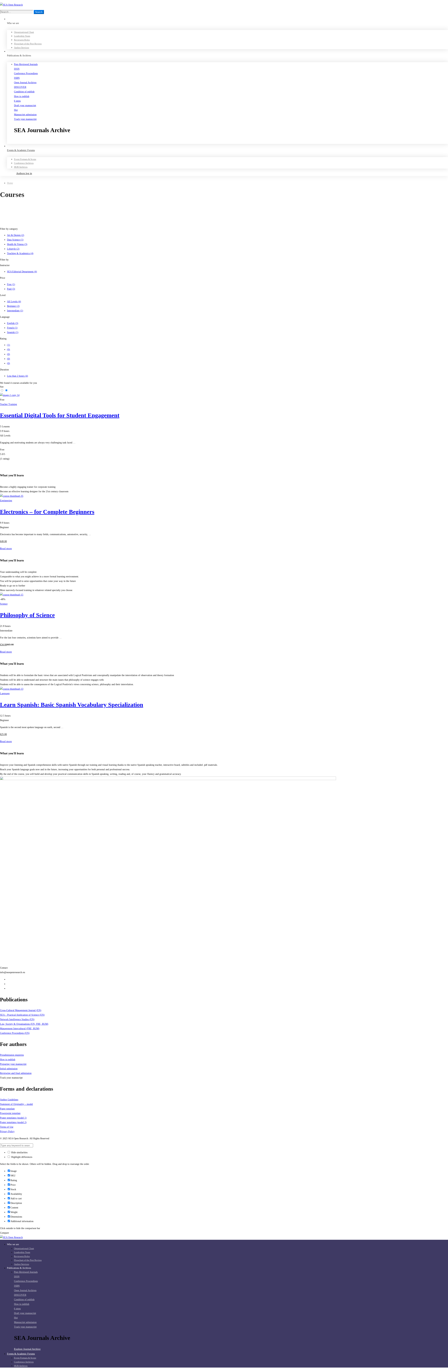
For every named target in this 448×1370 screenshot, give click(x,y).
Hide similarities (18, 1152)
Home (10, 183)
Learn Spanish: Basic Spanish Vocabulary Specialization (71, 704)
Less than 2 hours (17, 376)
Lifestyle (13, 249)
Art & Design (15, 235)
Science (4, 604)
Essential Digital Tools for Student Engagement (59, 415)
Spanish (12, 332)
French (12, 327)
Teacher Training (8, 404)
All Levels (14, 301)
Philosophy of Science (27, 615)
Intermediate (15, 310)
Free (11, 284)
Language (5, 693)
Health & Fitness (17, 244)
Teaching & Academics (20, 253)
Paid (11, 289)
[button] (231, 141)
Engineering (6, 500)
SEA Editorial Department (22, 271)
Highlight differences (21, 1157)
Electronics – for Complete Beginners (47, 512)
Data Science (15, 239)
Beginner (13, 306)
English (12, 323)
